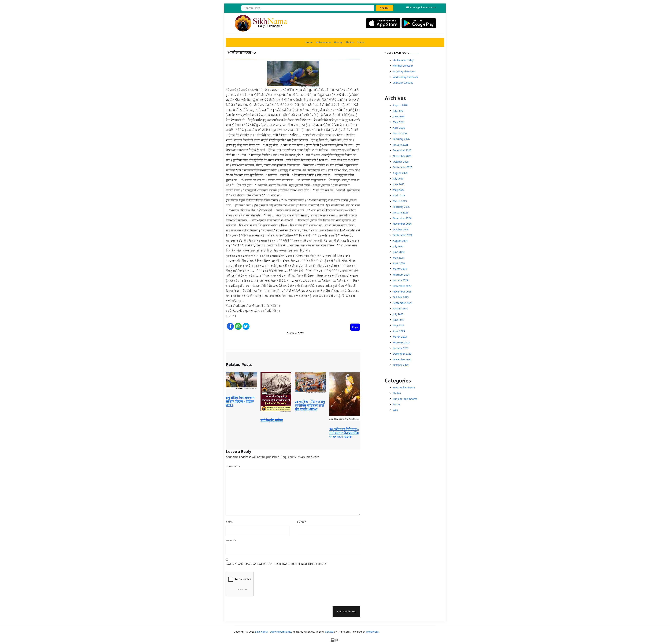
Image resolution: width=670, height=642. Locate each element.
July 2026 (398, 110)
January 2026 (400, 144)
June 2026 (398, 116)
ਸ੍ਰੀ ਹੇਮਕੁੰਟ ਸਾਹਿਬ (271, 420)
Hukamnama (323, 42)
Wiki (395, 410)
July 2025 (398, 178)
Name (230, 521)
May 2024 (398, 257)
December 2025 (402, 150)
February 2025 (401, 206)
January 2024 (400, 280)
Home (309, 42)
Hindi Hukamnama (404, 387)
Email (301, 521)
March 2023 (400, 336)
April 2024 (399, 263)
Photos (350, 42)
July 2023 (398, 314)
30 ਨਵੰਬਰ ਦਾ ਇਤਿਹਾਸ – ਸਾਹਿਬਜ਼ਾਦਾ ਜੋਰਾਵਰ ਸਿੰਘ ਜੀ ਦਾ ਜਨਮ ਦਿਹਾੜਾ (344, 433)
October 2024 (401, 229)
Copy (355, 327)
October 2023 (401, 297)
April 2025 (399, 195)
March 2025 (400, 201)
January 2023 (400, 348)
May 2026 (398, 122)
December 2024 (402, 218)
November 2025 (402, 156)
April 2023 (399, 331)
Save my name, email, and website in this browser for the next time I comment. (277, 563)
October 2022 (401, 365)
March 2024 (400, 269)
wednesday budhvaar (405, 77)
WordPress (372, 631)
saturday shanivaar (404, 71)
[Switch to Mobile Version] (335, 640)
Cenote (329, 631)
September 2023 (402, 303)
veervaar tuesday (403, 82)
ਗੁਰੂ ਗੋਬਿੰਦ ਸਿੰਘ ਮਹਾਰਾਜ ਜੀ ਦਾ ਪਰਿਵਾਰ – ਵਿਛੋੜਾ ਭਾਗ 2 (240, 401)
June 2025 (398, 184)
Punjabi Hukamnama (405, 398)
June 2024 (398, 252)
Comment (233, 466)
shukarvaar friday (403, 60)
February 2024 (401, 274)
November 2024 (402, 223)
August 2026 (400, 105)
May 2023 (398, 325)
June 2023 (398, 319)
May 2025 (398, 190)
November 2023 (402, 291)
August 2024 (400, 240)
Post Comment (346, 611)
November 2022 (402, 359)
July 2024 (398, 246)
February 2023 (401, 342)
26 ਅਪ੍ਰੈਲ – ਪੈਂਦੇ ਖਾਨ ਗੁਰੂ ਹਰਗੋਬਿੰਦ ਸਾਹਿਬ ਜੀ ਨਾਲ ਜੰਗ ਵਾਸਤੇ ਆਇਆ (310, 405)
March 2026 (400, 133)
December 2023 (402, 286)
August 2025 (400, 173)
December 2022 (402, 353)
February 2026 (401, 139)
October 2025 (401, 161)
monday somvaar (403, 65)
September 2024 (402, 235)
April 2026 (399, 127)
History (338, 42)
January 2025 (400, 212)
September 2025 (402, 167)
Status (360, 42)
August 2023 (400, 308)
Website (231, 540)
